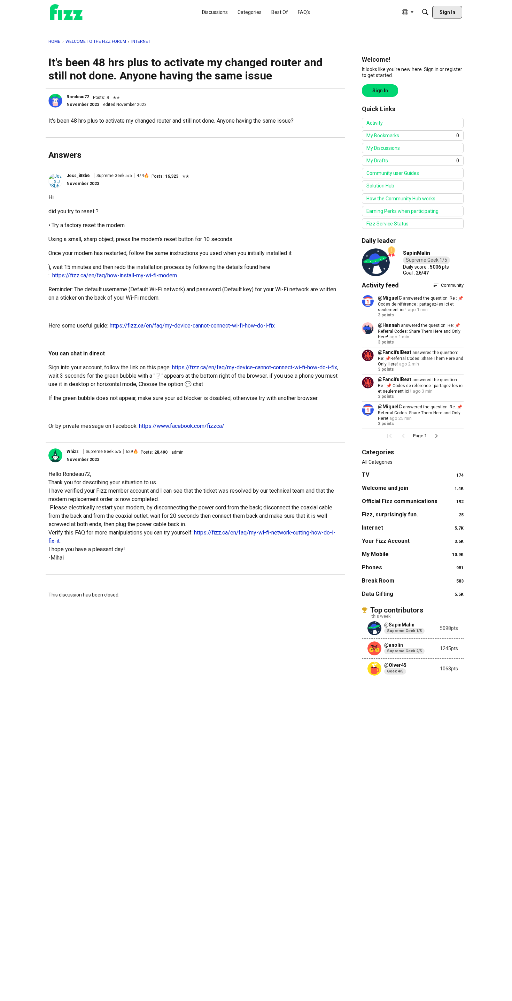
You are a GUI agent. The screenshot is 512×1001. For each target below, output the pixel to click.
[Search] (425, 12)
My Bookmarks (412, 135)
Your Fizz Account (413, 541)
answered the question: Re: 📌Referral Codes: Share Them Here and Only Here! (419, 331)
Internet (413, 527)
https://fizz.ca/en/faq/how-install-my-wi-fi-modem (114, 275)
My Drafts (412, 160)
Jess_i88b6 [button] (78, 175)
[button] (55, 101)
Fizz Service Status (387, 223)
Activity (374, 123)
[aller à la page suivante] (436, 436)
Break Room (413, 580)
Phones (413, 567)
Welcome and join (413, 488)
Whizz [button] (73, 451)
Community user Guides (392, 173)
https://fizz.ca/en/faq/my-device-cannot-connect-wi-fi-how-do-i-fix (192, 325)
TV (413, 474)
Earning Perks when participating (402, 211)
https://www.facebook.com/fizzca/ (181, 426)
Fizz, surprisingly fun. (413, 514)
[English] (66, 12)
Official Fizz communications (413, 501)
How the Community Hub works (400, 198)
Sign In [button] (380, 90)
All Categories (377, 462)
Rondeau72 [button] (78, 96)
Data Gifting (413, 594)
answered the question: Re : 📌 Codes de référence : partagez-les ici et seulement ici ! (420, 304)
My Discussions (383, 148)
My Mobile (413, 554)
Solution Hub (380, 185)
